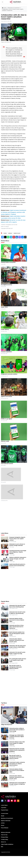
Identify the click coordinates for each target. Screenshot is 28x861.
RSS (2, 846)
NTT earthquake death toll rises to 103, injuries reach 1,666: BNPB (17, 660)
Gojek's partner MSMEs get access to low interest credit (12, 440)
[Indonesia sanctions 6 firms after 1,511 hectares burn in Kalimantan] (4, 627)
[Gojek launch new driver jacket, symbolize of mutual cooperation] (14, 342)
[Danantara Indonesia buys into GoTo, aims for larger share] (14, 297)
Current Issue (4, 813)
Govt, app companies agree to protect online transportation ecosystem (13, 261)
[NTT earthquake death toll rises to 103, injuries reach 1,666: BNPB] (4, 660)
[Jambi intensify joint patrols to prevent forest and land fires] (4, 566)
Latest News (4, 533)
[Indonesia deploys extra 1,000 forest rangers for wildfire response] (4, 744)
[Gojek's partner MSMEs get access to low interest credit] (14, 431)
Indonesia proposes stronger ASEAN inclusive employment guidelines (17, 750)
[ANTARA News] (15, 1)
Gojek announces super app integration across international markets (14, 462)
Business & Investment (14, 7)
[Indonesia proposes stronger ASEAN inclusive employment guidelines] (4, 750)
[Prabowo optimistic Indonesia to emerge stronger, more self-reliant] (4, 559)
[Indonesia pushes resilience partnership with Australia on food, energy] (4, 730)
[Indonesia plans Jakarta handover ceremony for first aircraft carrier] (4, 641)
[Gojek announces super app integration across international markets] (14, 454)
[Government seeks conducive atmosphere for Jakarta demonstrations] (4, 764)
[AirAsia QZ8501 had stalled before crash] (12, 491)
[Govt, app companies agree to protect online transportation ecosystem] (14, 252)
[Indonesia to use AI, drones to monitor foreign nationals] (4, 546)
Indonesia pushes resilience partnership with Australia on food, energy (16, 730)
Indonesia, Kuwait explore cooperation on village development (12, 723)
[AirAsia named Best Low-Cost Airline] (11, 474)
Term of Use (4, 834)
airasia (10, 233)
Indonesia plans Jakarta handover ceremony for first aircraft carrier (16, 640)
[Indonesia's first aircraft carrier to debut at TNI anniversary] (4, 614)
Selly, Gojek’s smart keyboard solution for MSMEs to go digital (12, 418)
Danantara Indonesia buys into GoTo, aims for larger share (13, 306)
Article (2, 823)
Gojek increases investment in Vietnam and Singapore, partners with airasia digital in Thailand (13, 212)
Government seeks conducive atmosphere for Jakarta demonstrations (17, 764)
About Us (3, 842)
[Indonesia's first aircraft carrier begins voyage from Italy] (4, 654)
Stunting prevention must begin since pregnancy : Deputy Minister (17, 552)
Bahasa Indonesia (5, 832)
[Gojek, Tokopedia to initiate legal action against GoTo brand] (14, 387)
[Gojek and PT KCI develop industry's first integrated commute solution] (14, 364)
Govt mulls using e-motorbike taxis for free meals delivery (13, 328)
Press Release (4, 827)
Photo (2, 825)
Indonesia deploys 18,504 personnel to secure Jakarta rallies (16, 620)
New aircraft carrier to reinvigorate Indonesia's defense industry (15, 667)
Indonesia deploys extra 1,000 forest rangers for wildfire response (17, 743)
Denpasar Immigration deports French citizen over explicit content (17, 539)
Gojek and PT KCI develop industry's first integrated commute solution (12, 373)
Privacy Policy (4, 837)
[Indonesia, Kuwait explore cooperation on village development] (14, 715)
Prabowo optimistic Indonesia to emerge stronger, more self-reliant (17, 559)
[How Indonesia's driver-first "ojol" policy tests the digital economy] (14, 275)
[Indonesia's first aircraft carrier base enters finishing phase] (4, 607)
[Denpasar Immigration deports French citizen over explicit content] (4, 539)
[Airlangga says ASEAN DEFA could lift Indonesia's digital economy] (4, 737)
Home (5, 7)
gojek (5, 233)
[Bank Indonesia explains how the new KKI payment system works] (4, 634)
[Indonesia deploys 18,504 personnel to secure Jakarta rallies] (4, 620)
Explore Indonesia (5, 820)
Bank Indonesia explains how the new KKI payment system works (16, 634)
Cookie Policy (4, 839)
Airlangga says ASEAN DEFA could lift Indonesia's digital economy (16, 737)
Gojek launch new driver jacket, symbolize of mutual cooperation (13, 351)
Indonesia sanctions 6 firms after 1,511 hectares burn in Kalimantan (16, 627)
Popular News (5, 601)
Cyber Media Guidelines (7, 844)
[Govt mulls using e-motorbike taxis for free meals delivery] (14, 320)
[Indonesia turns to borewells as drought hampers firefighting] (4, 784)
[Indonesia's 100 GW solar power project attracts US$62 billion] (4, 647)
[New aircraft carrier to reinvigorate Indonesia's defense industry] (4, 667)
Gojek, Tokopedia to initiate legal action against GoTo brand (12, 395)
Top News (4, 703)
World (2, 815)
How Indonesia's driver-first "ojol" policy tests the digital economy (13, 284)
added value (17, 233)
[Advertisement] (14, 517)
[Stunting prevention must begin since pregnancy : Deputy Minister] (4, 552)
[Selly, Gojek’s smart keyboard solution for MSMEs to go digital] (14, 409)
